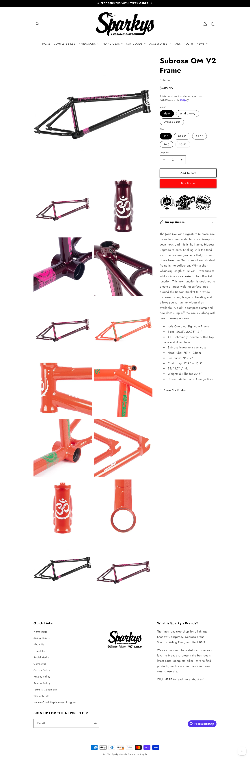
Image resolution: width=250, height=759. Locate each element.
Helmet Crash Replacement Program (54, 702)
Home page (40, 631)
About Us (38, 644)
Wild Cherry (187, 113)
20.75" (182, 136)
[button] (37, 24)
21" (166, 136)
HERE (168, 679)
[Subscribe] (95, 723)
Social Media (41, 657)
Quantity (164, 152)
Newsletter (39, 651)
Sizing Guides (41, 638)
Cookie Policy (41, 670)
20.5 (166, 144)
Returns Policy (41, 683)
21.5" (199, 136)
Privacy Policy (41, 676)
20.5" (184, 145)
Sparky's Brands (119, 754)
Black (167, 113)
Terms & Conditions (45, 689)
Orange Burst (172, 122)
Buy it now (188, 183)
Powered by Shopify (137, 754)
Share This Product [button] (175, 390)
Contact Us (39, 664)
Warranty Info (41, 696)
